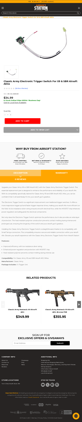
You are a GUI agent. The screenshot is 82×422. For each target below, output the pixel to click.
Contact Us (5, 362)
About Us (5, 360)
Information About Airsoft (49, 369)
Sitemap (34, 418)
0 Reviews (20, 179)
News (23, 364)
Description (20, 173)
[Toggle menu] (3, 8)
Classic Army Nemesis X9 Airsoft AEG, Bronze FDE (59, 310)
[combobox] (41, 13)
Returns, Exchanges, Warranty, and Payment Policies (58, 364)
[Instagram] (57, 385)
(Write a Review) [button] (21, 88)
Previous (3, 304)
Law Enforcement (47, 373)
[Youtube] (43, 385)
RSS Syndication (46, 366)
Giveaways (24, 360)
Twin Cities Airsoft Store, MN (11, 383)
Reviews (4, 366)
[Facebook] (52, 385)
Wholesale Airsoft (46, 371)
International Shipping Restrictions (52, 362)
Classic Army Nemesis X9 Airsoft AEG (22, 310)
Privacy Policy (42, 418)
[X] (48, 385)
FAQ (22, 362)
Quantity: (7, 111)
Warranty (62, 173)
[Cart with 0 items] (78, 8)
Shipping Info (45, 360)
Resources (5, 364)
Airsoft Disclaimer (33, 397)
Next (79, 304)
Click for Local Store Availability (15, 103)
